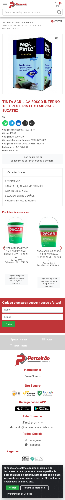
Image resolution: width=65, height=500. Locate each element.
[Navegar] (4, 248)
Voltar (58, 21)
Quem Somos (32, 376)
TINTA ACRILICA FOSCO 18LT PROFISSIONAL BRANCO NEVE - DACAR (49, 254)
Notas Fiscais (20, 346)
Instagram (34, 440)
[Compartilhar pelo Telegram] (12, 123)
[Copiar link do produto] (32, 123)
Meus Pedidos (20, 339)
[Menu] (5, 4)
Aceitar (12, 488)
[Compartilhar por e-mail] (25, 123)
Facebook (34, 444)
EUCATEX (13, 150)
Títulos (48, 339)
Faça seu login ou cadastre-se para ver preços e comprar (32, 159)
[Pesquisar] (59, 12)
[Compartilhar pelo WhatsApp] (5, 123)
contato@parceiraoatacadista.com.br (34, 427)
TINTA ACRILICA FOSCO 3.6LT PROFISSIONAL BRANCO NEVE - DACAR (16, 251)
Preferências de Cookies (19, 494)
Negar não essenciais (34, 488)
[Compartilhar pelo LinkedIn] (18, 123)
